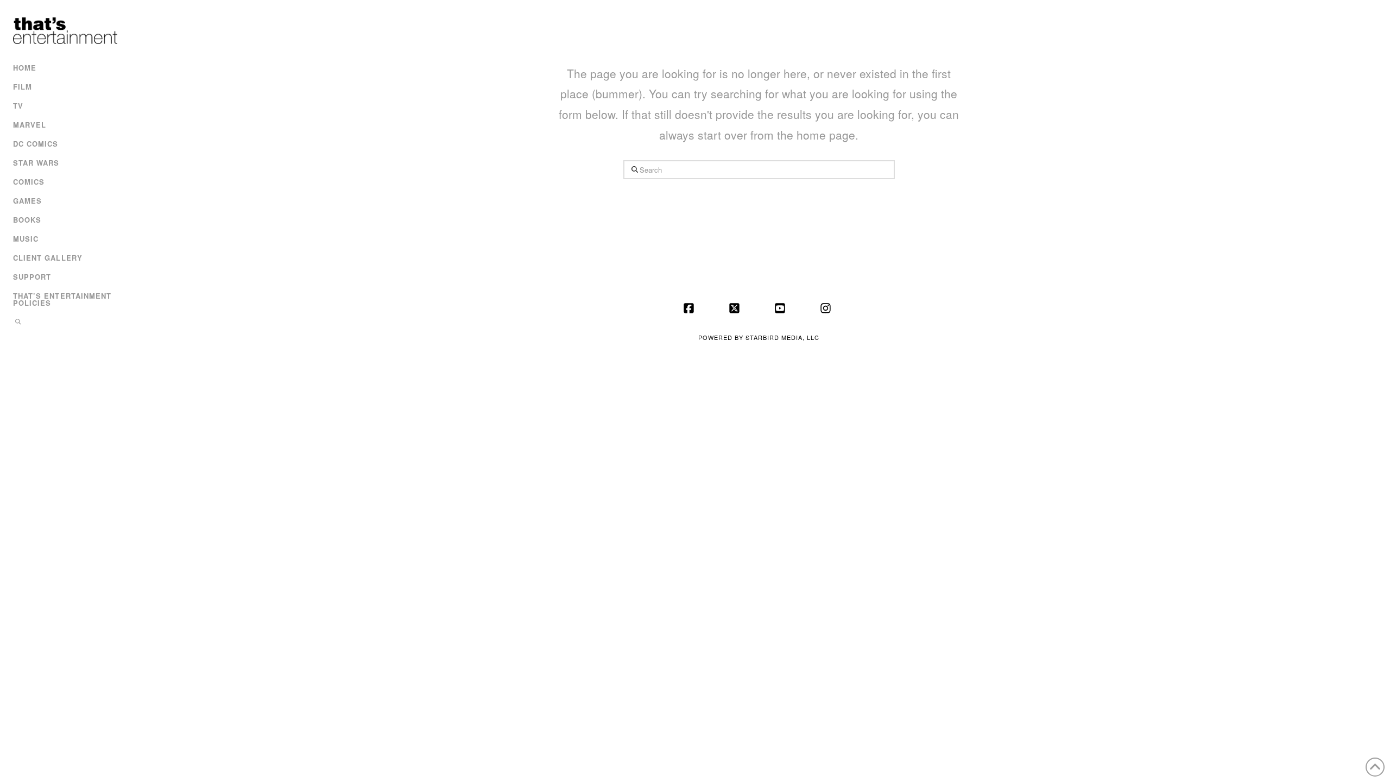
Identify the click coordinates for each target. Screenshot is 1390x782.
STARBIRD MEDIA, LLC (782, 337)
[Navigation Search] (64, 322)
